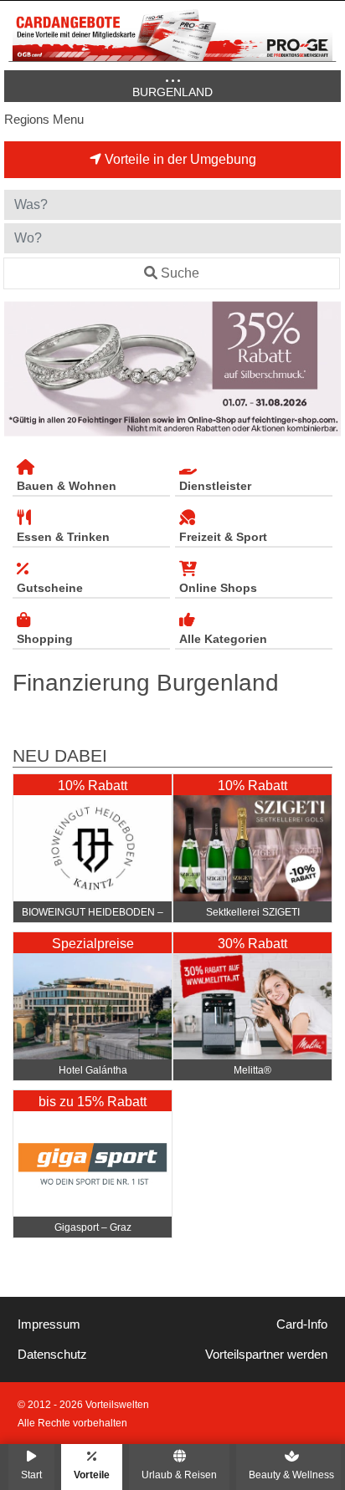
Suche (180, 273)
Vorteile (92, 1474)
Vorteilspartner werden (266, 1354)
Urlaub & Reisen (179, 1474)
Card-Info (301, 1324)
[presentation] (20, 369)
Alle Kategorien (223, 638)
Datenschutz (52, 1354)
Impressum (49, 1324)
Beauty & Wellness (291, 1474)
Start (31, 1474)
